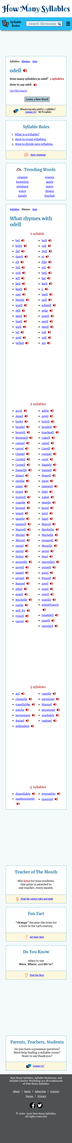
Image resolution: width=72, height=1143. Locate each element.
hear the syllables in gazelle (28, 502)
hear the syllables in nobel (26, 556)
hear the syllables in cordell (28, 459)
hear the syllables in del (22, 251)
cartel (45, 443)
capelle (46, 693)
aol (18, 693)
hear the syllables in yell (49, 337)
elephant (22, 186)
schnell (46, 305)
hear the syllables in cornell (28, 464)
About (16, 1091)
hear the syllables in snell (25, 321)
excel (45, 481)
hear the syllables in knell (25, 289)
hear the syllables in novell (27, 567)
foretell (21, 497)
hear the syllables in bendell (54, 427)
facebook (32, 1105)
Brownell (22, 437)
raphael (47, 720)
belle (19, 246)
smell (45, 316)
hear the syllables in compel (54, 454)
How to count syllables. (30, 139)
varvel (20, 621)
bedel (19, 421)
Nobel (20, 556)
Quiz (34, 61)
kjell (44, 283)
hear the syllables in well (24, 337)
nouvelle (21, 562)
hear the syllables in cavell (53, 448)
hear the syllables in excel (51, 481)
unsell (46, 620)
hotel (45, 508)
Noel (45, 556)
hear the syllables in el (47, 256)
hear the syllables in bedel (26, 421)
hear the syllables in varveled (56, 626)
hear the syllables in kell (23, 283)
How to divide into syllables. (34, 144)
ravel (45, 583)
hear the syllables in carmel (27, 443)
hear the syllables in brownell (30, 437)
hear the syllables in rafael (27, 720)
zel (44, 343)
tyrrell (20, 616)
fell (18, 267)
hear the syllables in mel (23, 294)
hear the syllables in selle (51, 310)
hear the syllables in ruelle (26, 605)
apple (49, 182)
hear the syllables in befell (52, 421)
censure (22, 177)
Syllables (14, 209)
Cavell (46, 448)
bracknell (48, 432)
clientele (21, 699)
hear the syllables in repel (51, 589)
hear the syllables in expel (25, 486)
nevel (45, 551)
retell (45, 594)
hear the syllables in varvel (26, 621)
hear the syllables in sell (23, 310)
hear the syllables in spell (51, 321)
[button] (59, 24)
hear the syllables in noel (51, 556)
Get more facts (36, 937)
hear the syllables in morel (26, 545)
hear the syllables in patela (27, 710)
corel (45, 459)
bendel (20, 427)
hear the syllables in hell (49, 273)
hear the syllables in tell (49, 332)
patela (20, 710)
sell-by (20, 610)
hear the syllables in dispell (53, 475)
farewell (47, 486)
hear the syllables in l (46, 289)
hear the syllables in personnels (33, 715)
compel (47, 454)
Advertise (40, 1091)
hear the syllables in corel (51, 459)
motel (20, 551)
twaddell (48, 615)
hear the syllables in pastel (26, 572)
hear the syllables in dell (50, 251)
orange (49, 177)
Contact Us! (38, 1066)
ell (17, 262)
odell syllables (25, 70)
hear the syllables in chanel (27, 454)
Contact (54, 1091)
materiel (47, 799)
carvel (20, 448)
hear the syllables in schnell (54, 305)
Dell (44, 251)
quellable (48, 715)
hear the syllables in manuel (54, 704)
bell (44, 240)
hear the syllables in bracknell (57, 432)
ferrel (19, 491)
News (27, 1091)
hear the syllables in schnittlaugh (44, 609)
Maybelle (48, 529)
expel (19, 486)
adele (45, 410)
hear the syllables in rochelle (30, 599)
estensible (48, 793)
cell (44, 246)
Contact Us (30, 112)
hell (44, 273)
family (22, 195)
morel (20, 545)
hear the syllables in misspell (56, 540)
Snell (19, 321)
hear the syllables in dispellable (33, 793)
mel (18, 294)
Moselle (47, 545)
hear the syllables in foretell (28, 497)
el (43, 256)
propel (20, 578)
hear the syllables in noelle (27, 300)
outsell (46, 567)
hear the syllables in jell (22, 278)
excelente (48, 699)
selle (45, 310)
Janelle (20, 518)
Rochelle (21, 599)
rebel (19, 589)
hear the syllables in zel (48, 343)
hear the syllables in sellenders (32, 726)
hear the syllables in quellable (57, 715)
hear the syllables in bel (22, 240)
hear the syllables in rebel (25, 589)
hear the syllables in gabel (52, 497)
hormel (20, 508)
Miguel (20, 540)
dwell (19, 256)
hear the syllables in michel (27, 535)
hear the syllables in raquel (28, 583)
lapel (45, 518)
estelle (20, 481)
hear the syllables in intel (51, 513)
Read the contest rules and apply (36, 899)
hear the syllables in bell (49, 240)
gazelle (20, 502)
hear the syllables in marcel (53, 524)
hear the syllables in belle (25, 246)
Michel (20, 535)
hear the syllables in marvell (29, 529)
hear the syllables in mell (50, 294)
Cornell (20, 464)
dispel (20, 475)
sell (18, 310)
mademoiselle (25, 799)
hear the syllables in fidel (50, 491)
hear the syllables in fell (23, 267)
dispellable (23, 793)
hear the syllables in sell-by (28, 610)
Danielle (21, 470)
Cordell (20, 459)
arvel (45, 416)
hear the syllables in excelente (57, 699)
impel (19, 513)
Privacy (42, 1096)
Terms (29, 1096)
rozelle (46, 599)
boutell (20, 432)
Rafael (20, 720)
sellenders (22, 726)
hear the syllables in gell (23, 273)
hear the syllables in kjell (50, 283)
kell (18, 283)
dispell (46, 475)
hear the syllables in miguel (28, 540)
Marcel (46, 524)
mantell (21, 524)
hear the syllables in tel (22, 332)
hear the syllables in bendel (27, 427)
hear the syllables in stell (24, 327)
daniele (47, 464)
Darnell (47, 470)
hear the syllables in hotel (51, 508)
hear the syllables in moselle (55, 545)
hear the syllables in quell (25, 305)
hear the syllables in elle (49, 262)
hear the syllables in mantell (29, 524)
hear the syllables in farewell (55, 486)
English (50, 195)
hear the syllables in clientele (30, 699)
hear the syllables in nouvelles (57, 562)
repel (45, 589)
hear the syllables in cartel (52, 443)
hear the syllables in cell (49, 246)
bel (18, 240)
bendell (47, 427)
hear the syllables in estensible (58, 793)
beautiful (22, 182)
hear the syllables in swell (51, 327)
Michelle (47, 535)
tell (44, 332)
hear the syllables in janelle (27, 518)
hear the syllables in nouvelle (30, 562)
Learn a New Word (37, 99)
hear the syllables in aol (22, 693)
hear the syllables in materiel (56, 799)
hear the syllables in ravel (51, 583)
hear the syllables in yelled (26, 343)
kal (44, 278)
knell (19, 289)
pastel (20, 572)
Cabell (46, 437)
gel (44, 267)
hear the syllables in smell (52, 316)
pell (44, 300)
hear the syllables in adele (52, 410)
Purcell (46, 578)
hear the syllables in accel (25, 410)
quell (19, 305)
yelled (20, 343)
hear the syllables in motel (26, 551)
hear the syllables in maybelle (57, 529)
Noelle (20, 300)
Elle (44, 262)
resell (19, 594)
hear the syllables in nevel (52, 551)
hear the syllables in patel (51, 572)
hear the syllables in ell (22, 262)
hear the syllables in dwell (26, 256)
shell (19, 316)
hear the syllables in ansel (26, 416)
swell (45, 327)
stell (19, 327)
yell (44, 337)
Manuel (47, 704)
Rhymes (26, 61)
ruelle (19, 605)
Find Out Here (37, 975)
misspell (47, 540)
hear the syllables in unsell (53, 620)
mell (45, 294)
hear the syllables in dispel (26, 475)
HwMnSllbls (36, 8)
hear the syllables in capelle (54, 693)
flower (49, 191)
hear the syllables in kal (48, 278)
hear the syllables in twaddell (56, 615)
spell (45, 321)
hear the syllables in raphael (54, 720)
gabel (45, 497)
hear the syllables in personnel (58, 710)
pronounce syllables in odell (35, 85)
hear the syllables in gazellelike (33, 704)
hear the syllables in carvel (26, 448)
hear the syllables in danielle (29, 470)
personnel (48, 710)
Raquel (20, 583)
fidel (45, 491)
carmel (20, 443)
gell (18, 273)
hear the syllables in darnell (54, 470)
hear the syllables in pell (49, 300)
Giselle (46, 502)
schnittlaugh (50, 605)
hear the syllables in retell (52, 594)
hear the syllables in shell (25, 316)
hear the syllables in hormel (28, 508)
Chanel (20, 454)
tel (17, 332)
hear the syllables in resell (26, 594)
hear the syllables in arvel (51, 416)
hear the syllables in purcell (54, 578)
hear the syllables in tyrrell (27, 616)
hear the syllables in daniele (54, 464)
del (18, 251)
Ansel (19, 416)
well (18, 337)
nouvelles (48, 562)
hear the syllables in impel (26, 513)
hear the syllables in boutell (28, 432)
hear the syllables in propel (27, 578)
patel (45, 572)
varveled (47, 626)
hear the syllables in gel (48, 267)
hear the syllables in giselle (53, 502)
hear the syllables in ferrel (26, 491)
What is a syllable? (27, 134)
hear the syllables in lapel (51, 518)
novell (20, 567)
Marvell (21, 529)
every (22, 191)
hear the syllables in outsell (54, 567)
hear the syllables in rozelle (54, 599)
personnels (23, 715)
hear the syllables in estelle (27, 481)
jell (18, 278)
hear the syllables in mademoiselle (18, 803)
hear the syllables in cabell (53, 437)
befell (46, 421)
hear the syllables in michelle (56, 535)
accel (19, 410)
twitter (40, 1105)
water (49, 186)
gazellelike (23, 704)
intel (45, 513)
